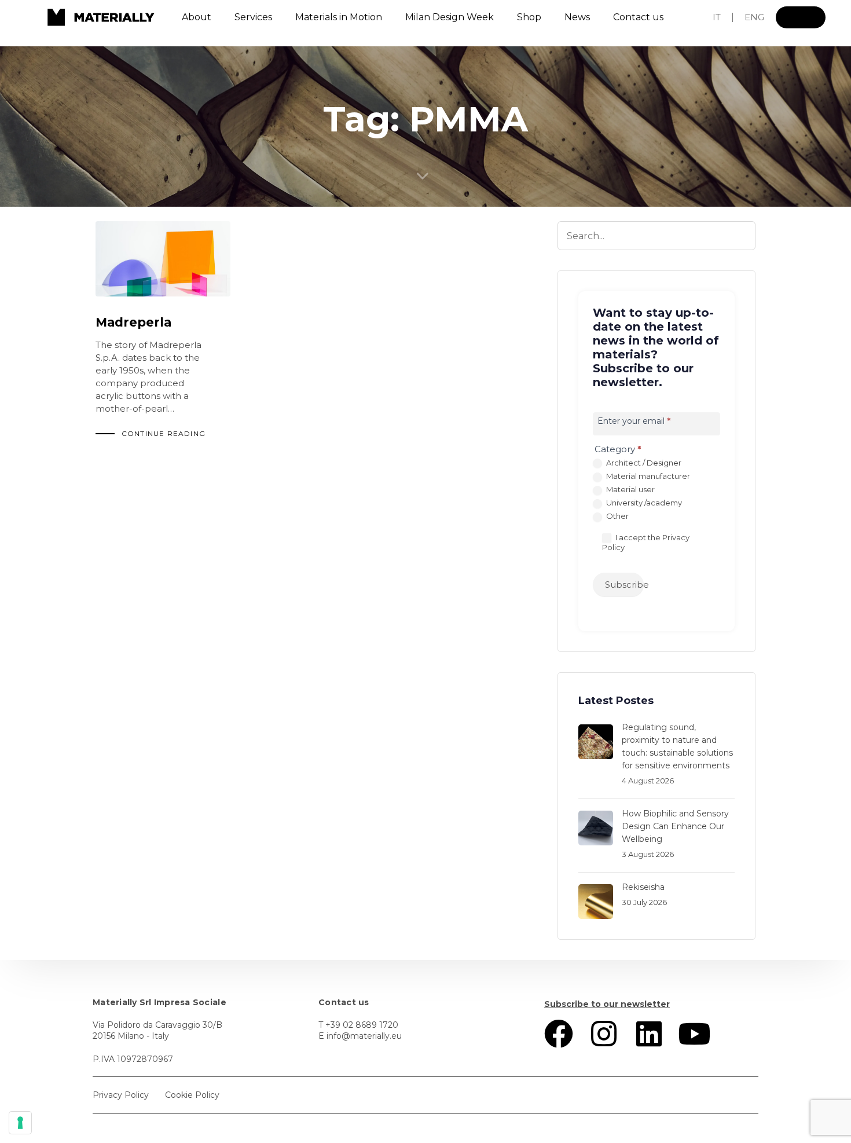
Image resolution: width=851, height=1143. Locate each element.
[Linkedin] (648, 1033)
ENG (754, 17)
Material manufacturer (647, 476)
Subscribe (624, 584)
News (577, 17)
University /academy (643, 502)
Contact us (638, 17)
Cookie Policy (192, 1095)
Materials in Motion (338, 17)
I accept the (645, 542)
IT (717, 17)
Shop (529, 17)
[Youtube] (694, 1033)
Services (253, 17)
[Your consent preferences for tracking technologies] (20, 1123)
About (196, 17)
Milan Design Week (449, 17)
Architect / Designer (642, 462)
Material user (629, 489)
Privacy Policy (121, 1095)
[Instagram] (603, 1033)
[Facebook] (558, 1033)
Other (616, 516)
